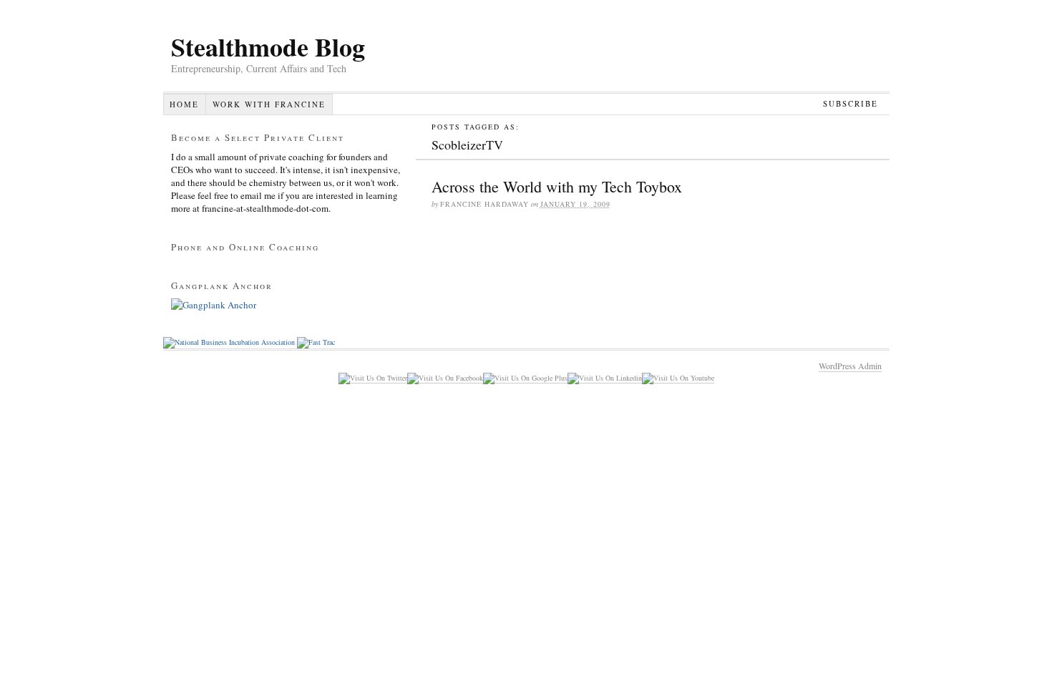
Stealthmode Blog (268, 46)
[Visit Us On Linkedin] (605, 378)
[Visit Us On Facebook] (445, 378)
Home (184, 104)
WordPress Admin (850, 365)
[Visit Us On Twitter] (373, 378)
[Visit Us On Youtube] (678, 378)
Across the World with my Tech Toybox (557, 186)
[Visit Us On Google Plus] (525, 378)
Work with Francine (269, 104)
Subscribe (850, 103)
